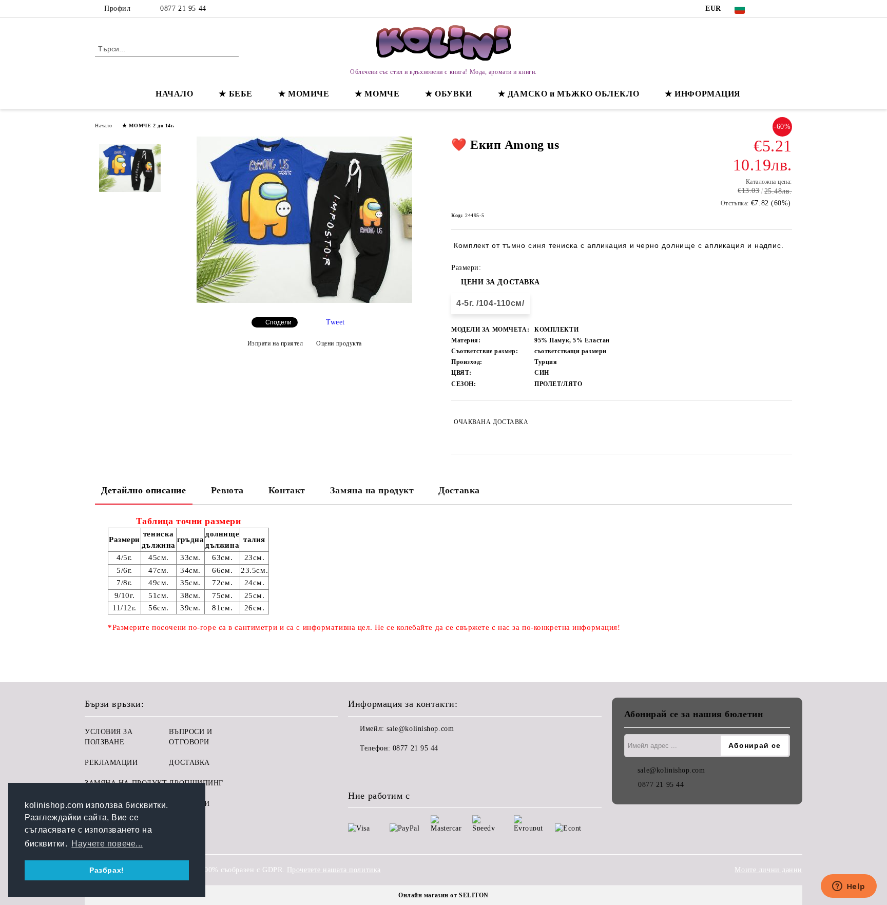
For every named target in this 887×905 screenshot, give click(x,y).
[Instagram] (786, 8)
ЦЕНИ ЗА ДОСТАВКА (500, 282)
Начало (103, 125)
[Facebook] (771, 8)
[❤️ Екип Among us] (304, 300)
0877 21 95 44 (183, 8)
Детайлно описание (143, 490)
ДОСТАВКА (189, 762)
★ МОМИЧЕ (303, 93)
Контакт (286, 490)
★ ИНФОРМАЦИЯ (703, 93)
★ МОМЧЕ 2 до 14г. (148, 125)
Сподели (278, 322)
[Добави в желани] (784, 422)
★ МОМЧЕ (377, 93)
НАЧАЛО (174, 93)
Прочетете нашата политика (334, 870)
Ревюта (227, 490)
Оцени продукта (339, 343)
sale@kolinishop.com (420, 729)
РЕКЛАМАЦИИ (111, 762)
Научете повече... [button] (107, 843)
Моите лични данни (768, 870)
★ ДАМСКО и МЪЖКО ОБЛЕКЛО (568, 93)
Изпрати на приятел (275, 343)
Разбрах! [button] (106, 870)
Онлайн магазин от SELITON (443, 895)
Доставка (458, 490)
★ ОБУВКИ (448, 93)
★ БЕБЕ (235, 93)
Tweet (335, 322)
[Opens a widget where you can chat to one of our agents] (848, 887)
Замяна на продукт (372, 490)
